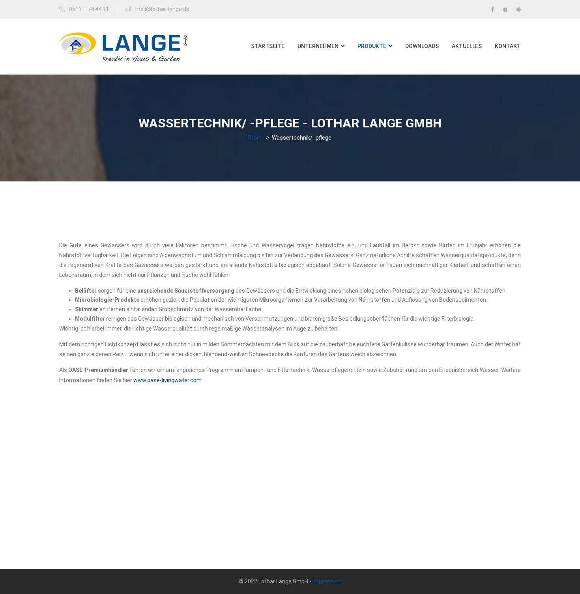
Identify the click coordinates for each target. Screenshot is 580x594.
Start (254, 137)
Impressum (327, 581)
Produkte (371, 46)
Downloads (422, 46)
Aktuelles (467, 46)
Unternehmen (318, 46)
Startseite (267, 46)
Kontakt (508, 46)
